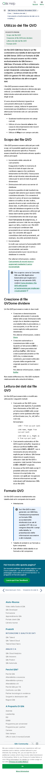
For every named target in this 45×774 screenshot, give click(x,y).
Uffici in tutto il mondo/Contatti (18, 737)
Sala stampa (11, 733)
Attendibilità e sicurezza (15, 677)
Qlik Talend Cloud (13, 641)
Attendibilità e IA (12, 684)
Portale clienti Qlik (13, 619)
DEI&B (8, 721)
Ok (22, 766)
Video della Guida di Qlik (15, 606)
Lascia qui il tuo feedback (17, 580)
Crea (9, 13)
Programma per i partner (15, 727)
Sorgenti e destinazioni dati (16, 697)
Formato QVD (11, 44)
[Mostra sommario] (4, 10)
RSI (7, 717)
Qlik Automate (11, 663)
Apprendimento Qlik (14, 616)
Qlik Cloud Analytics (13, 653)
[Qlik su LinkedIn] (37, 743)
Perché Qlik (10, 674)
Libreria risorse (12, 623)
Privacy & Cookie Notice (18, 762)
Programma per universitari (16, 724)
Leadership (10, 714)
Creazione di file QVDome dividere (19, 38)
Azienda (9, 711)
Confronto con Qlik (13, 690)
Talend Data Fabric (13, 644)
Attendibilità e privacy (14, 680)
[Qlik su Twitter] (32, 743)
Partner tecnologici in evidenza (18, 693)
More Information (22, 771)
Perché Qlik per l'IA (13, 687)
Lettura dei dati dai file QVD (17, 41)
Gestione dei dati (19, 13)
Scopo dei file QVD (14, 35)
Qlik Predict (10, 660)
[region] (22, 759)
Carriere (9, 730)
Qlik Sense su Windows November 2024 (22, 10)
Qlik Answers (11, 657)
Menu (42, 4)
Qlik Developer (12, 610)
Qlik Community (21, 744)
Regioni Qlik (10, 700)
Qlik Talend (10, 637)
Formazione (10, 613)
